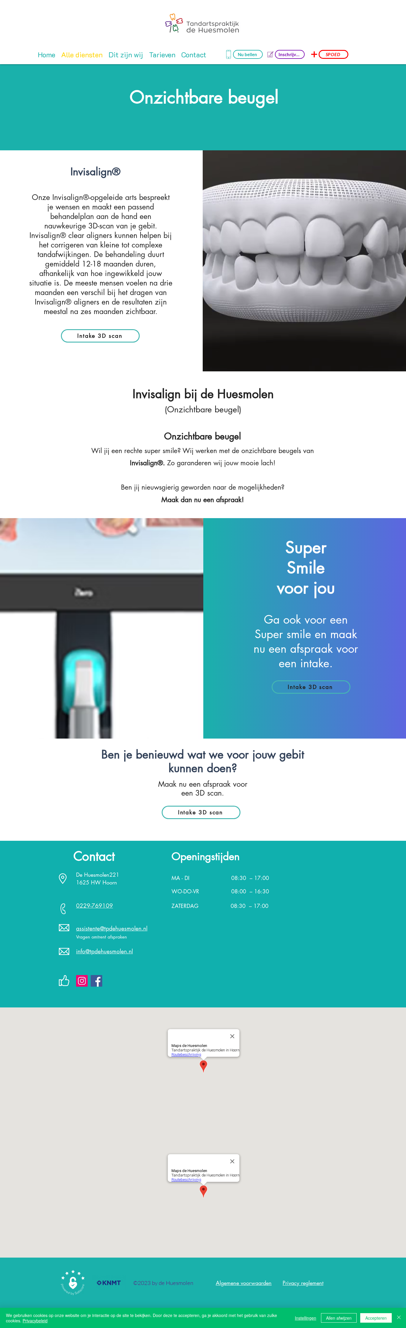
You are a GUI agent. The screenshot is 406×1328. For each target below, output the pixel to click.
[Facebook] (96, 981)
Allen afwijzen (339, 1318)
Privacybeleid (35, 1321)
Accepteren (376, 1318)
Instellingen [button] (305, 1318)
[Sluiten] (398, 1318)
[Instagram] (82, 981)
